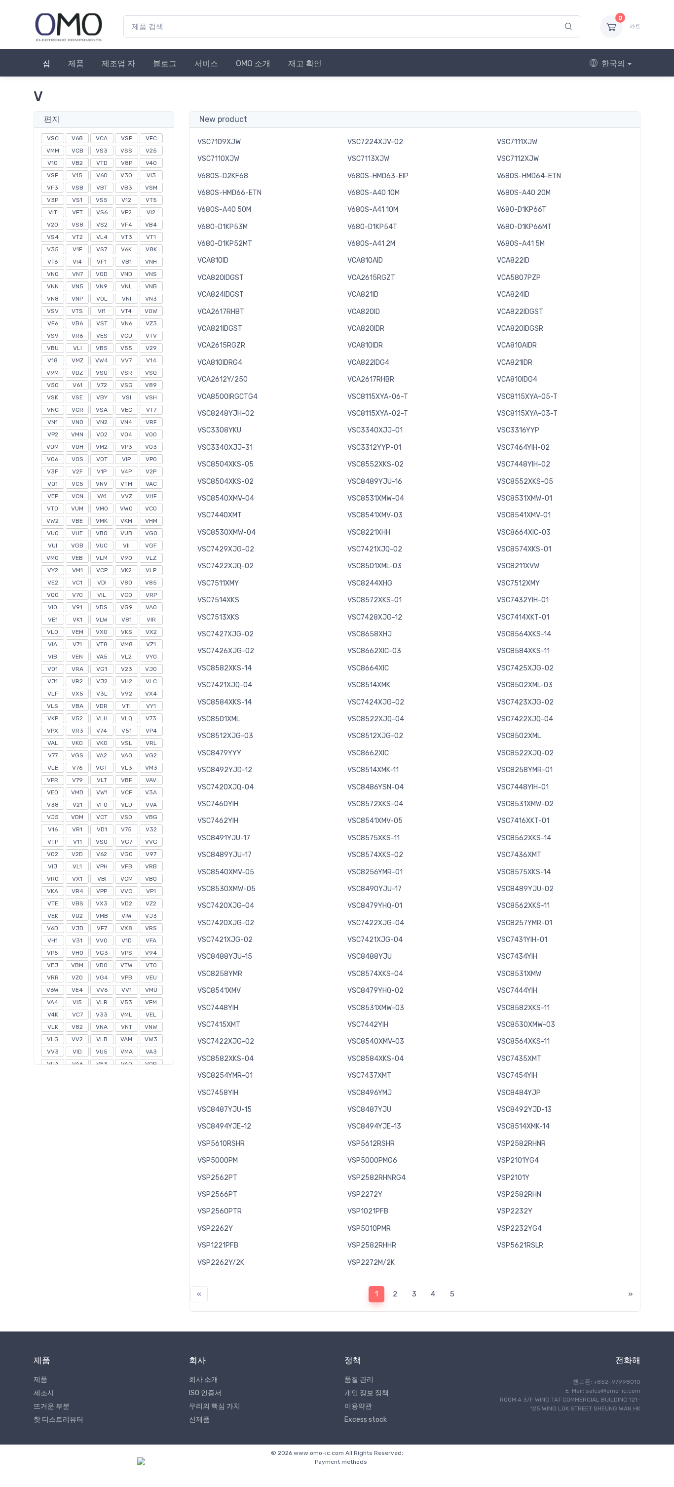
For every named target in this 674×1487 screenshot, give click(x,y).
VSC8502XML (519, 736)
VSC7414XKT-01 (523, 617)
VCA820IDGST (220, 278)
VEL (151, 1014)
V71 (77, 644)
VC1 (77, 582)
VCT (102, 817)
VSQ (151, 372)
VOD (102, 274)
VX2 (151, 631)
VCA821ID (362, 294)
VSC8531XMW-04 (375, 498)
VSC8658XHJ (369, 634)
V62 (101, 854)
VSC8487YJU (369, 1109)
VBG (151, 817)
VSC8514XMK (368, 685)
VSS (126, 150)
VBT (102, 187)
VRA (77, 668)
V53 (126, 1002)
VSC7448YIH (217, 1008)
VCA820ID (363, 312)
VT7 (151, 409)
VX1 (77, 878)
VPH (102, 866)
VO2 (102, 434)
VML (126, 1014)
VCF (126, 792)
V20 (52, 224)
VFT (77, 212)
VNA (102, 1026)
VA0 (126, 755)
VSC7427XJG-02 (225, 634)
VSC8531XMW (519, 974)
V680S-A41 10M (372, 209)
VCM (126, 878)
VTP (52, 841)
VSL (126, 743)
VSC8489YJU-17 (224, 855)
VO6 (52, 459)
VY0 (151, 656)
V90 (126, 557)
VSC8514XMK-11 (373, 770)
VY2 (52, 570)
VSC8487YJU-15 (224, 1109)
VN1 (52, 422)
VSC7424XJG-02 (375, 702)
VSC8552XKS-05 (525, 481)
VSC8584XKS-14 (224, 702)
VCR (77, 409)
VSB (77, 187)
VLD (126, 804)
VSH (151, 397)
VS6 (102, 212)
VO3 (151, 446)
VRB (151, 866)
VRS (151, 928)
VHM (151, 520)
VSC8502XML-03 (525, 685)
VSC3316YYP (518, 430)
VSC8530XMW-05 (226, 889)
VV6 (102, 989)
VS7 (101, 249)
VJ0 (151, 668)
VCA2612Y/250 (222, 379)
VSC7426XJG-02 (225, 651)
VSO (102, 841)
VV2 (77, 1039)
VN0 (77, 422)
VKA (52, 891)
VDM (77, 817)
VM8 (126, 644)
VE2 (52, 582)
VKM (126, 520)
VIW (126, 915)
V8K (151, 249)
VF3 (52, 187)
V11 (77, 841)
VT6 (52, 261)
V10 (52, 162)
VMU (151, 989)
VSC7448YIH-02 (523, 464)
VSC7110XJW (218, 159)
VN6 (126, 323)
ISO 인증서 (205, 1393)
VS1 (77, 199)
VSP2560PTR (219, 1211)
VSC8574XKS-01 (524, 549)
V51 (126, 730)
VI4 (77, 261)
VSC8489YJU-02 (525, 889)
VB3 (126, 187)
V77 (53, 755)
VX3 (102, 903)
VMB (102, 915)
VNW (151, 1026)
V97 (151, 854)
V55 (126, 348)
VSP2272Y (364, 1194)
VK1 (77, 619)
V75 (126, 829)
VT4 (126, 311)
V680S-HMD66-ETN (229, 193)
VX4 (151, 693)
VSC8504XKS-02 (225, 481)
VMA (126, 1051)
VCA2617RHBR (370, 379)
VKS (126, 631)
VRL (151, 743)
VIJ (52, 866)
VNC (53, 409)
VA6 (77, 1063)
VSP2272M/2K (371, 1262)
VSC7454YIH (517, 1075)
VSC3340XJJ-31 (225, 447)
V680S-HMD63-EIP (378, 176)
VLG (53, 1039)
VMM (52, 150)
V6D (52, 928)
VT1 (151, 237)
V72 (102, 385)
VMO (102, 508)
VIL (101, 594)
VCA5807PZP (519, 278)
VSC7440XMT (219, 515)
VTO (52, 508)
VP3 (126, 446)
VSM (151, 187)
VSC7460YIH (217, 804)
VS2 (102, 224)
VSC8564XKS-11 (523, 1041)
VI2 (151, 212)
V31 (77, 940)
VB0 (151, 878)
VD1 (102, 829)
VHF (151, 496)
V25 (151, 150)
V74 (101, 730)
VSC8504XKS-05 (225, 464)
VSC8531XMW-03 (375, 1008)
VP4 (151, 730)
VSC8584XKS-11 (523, 651)
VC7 (77, 1014)
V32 (151, 829)
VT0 (151, 965)
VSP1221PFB (217, 1245)
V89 (151, 385)
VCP (102, 570)
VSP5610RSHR (221, 1143)
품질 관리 (359, 1379)
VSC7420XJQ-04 (225, 787)
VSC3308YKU (219, 430)
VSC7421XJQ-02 (374, 549)
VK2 (126, 570)
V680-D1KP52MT (224, 243)
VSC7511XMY (218, 583)
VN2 (102, 422)
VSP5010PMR (369, 1228)
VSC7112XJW (518, 159)
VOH (77, 446)
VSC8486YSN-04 (375, 787)
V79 (77, 780)
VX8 (126, 928)
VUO (53, 533)
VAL (52, 743)
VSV (53, 311)
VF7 (102, 928)
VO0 (151, 434)
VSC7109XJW (219, 142)
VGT (102, 767)
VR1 (77, 829)
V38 (53, 804)
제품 (76, 63)
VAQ (126, 1063)
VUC (102, 545)
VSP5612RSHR (371, 1143)
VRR (53, 977)
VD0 (102, 965)
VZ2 (151, 903)
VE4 (77, 989)
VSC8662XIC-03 (374, 651)
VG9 (126, 607)
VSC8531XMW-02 (525, 804)
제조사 (44, 1393)
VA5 (102, 656)
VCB (77, 150)
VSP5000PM (217, 1160)
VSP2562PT (217, 1178)
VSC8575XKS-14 (524, 872)
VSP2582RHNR (521, 1143)
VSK (52, 397)
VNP (77, 298)
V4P (126, 471)
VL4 (102, 237)
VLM (102, 557)
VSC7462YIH (217, 821)
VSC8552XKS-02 (375, 464)
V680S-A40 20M (524, 193)
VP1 (151, 891)
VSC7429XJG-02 (225, 549)
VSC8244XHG (369, 583)
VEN (77, 656)
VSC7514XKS (218, 600)
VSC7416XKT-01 (523, 821)
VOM (52, 446)
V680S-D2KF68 (222, 176)
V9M (52, 372)
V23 (126, 668)
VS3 (102, 150)
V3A (151, 792)
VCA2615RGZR (221, 345)
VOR (151, 1063)
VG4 (102, 977)
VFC (151, 138)
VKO (77, 743)
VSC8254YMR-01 (225, 1075)
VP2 (52, 434)
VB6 (77, 323)
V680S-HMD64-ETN (529, 176)
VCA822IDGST (520, 312)
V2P (151, 471)
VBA (77, 706)
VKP (52, 718)
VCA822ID (513, 260)
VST (102, 323)
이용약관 (358, 1406)
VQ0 (53, 594)
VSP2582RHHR (371, 1245)
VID (77, 1051)
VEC (126, 409)
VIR (151, 619)
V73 (151, 718)
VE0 (52, 792)
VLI (77, 348)
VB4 (151, 224)
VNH (151, 261)
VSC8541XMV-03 (375, 515)
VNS (151, 274)
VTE (52, 903)
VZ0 (77, 977)
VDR (102, 706)
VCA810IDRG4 (219, 362)
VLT (102, 780)
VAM (126, 1039)
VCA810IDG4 (517, 379)
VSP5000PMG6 (372, 1160)
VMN (77, 434)
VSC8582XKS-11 (523, 1008)
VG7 (126, 841)
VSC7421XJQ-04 (224, 685)
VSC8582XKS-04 (225, 1059)
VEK (52, 915)
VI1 (102, 311)
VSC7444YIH (517, 990)
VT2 (77, 237)
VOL (102, 298)
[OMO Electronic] (69, 26)
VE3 (102, 1063)
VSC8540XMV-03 (375, 1041)
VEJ (52, 965)
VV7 (126, 360)
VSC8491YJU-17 (223, 838)
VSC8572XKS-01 (374, 600)
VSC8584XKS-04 (375, 1059)
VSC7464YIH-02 (523, 447)
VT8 (102, 644)
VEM (77, 631)
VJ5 (53, 817)
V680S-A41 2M (371, 243)
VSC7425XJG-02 (525, 668)
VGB (77, 545)
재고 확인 (305, 63)
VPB (126, 977)
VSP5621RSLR (520, 1245)
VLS (52, 706)
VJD (77, 928)
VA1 (102, 496)
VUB (126, 533)
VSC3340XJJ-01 (375, 430)
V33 (102, 1014)
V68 (77, 138)
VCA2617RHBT (220, 312)
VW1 (102, 792)
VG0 (126, 854)
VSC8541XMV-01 (524, 515)
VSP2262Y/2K (220, 1262)
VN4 (126, 422)
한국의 (613, 63)
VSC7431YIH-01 (522, 940)
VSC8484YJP (519, 1093)
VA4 (52, 1002)
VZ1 (151, 644)
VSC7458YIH (217, 1093)
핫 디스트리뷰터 (58, 1419)
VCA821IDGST (219, 328)
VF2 (126, 212)
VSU (102, 372)
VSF (52, 175)
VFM (151, 1002)
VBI (102, 878)
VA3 (151, 1051)
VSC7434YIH (517, 956)
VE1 (53, 619)
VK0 (102, 743)
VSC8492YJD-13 (524, 1109)
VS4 (53, 237)
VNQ (53, 274)
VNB (151, 286)
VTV (151, 335)
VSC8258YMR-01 (525, 770)
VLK (52, 1026)
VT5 (151, 199)
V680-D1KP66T (521, 209)
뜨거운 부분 (52, 1406)
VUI (52, 545)
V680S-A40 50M (224, 209)
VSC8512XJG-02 (375, 736)
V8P (126, 162)
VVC (126, 891)
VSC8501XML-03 (374, 566)
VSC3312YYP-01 (374, 447)
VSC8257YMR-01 (524, 923)
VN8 (53, 298)
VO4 (126, 434)
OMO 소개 (253, 63)
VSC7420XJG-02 (225, 923)
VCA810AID (365, 260)
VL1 (77, 866)
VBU (53, 348)
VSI (126, 397)
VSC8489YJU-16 (374, 481)
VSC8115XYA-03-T (527, 413)
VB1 (126, 261)
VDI (102, 582)
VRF (151, 422)
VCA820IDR (365, 328)
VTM (126, 483)
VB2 (77, 162)
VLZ (151, 557)
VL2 (126, 656)
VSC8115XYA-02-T (377, 413)
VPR (52, 780)
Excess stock (365, 1419)
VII (126, 545)
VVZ (126, 496)
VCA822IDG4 (368, 362)
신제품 (199, 1419)
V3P (52, 199)
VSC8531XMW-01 (524, 498)
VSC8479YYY (219, 753)
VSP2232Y (514, 1211)
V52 (77, 718)
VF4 (126, 224)
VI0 (52, 607)
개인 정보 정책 (366, 1393)
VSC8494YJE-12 (224, 1126)
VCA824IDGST (220, 294)
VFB (126, 866)
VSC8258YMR (219, 974)
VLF (52, 693)
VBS (77, 903)
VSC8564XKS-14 (524, 634)
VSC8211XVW (518, 566)
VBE (77, 520)
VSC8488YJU (369, 956)
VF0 (102, 804)
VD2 (126, 903)
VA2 (101, 755)
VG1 (101, 668)
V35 (53, 249)
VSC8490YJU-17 (374, 889)
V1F (77, 249)
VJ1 (52, 681)
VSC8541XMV (219, 990)
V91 (77, 607)
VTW (126, 965)
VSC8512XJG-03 (225, 736)
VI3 (151, 175)
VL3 (126, 767)
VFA (151, 940)
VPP (101, 891)
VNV (102, 483)
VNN (53, 286)
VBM (77, 965)
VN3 (151, 298)
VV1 (126, 989)
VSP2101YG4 (518, 1160)
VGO (151, 533)
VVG (151, 841)
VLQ (126, 718)
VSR (126, 372)
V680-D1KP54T (372, 227)
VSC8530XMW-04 (226, 532)
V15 (77, 175)
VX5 (77, 693)
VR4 (77, 891)
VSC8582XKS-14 (224, 668)
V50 (53, 385)
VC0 (126, 594)
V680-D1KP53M (222, 227)
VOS (77, 459)
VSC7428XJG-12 (374, 617)
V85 (151, 582)
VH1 (52, 940)
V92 (126, 693)
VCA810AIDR (517, 345)
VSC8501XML (218, 719)
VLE (52, 767)
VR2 (77, 681)
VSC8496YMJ (369, 1093)
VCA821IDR (514, 362)
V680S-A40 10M (373, 193)
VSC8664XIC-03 (524, 532)
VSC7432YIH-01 (523, 600)
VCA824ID (513, 294)
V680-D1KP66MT (524, 227)
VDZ (77, 372)
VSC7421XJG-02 (225, 940)
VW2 (52, 520)
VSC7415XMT (218, 1024)
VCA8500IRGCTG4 (227, 396)
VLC (151, 681)
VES (102, 335)
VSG (126, 385)
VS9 (53, 335)
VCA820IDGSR (520, 328)
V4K (52, 1014)
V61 (77, 385)
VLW (102, 619)
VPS (126, 952)
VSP (126, 138)
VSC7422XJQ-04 (525, 719)
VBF (126, 780)
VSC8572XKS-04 (375, 804)
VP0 (151, 459)
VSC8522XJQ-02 (525, 753)
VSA (102, 409)
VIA (52, 644)
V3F (52, 471)
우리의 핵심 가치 (214, 1406)
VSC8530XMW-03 (526, 1024)
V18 (52, 360)
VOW (151, 311)
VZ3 (151, 323)
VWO (126, 508)
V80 (126, 582)
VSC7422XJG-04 (375, 923)
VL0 (52, 631)
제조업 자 (118, 63)
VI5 (77, 1002)
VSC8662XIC (368, 753)
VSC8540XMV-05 (225, 872)
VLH (102, 718)
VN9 (102, 286)
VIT (52, 212)
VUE (77, 533)
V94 (151, 952)
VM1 (77, 570)
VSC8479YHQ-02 (375, 990)
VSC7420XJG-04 (225, 905)
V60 (102, 175)
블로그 (165, 63)
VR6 (77, 335)
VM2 (102, 446)
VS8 (77, 224)
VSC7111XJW (517, 142)
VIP (126, 459)
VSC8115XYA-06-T (377, 396)
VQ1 (52, 483)
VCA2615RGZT (371, 278)
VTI (126, 706)
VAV (151, 780)
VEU (151, 977)
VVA (151, 804)
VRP (151, 594)
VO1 (52, 668)
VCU (126, 335)
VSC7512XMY (518, 583)
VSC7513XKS (218, 617)
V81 (126, 619)
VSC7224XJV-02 (375, 142)
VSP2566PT (217, 1194)
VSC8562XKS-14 (524, 838)
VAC (151, 483)
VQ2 (52, 854)
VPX (52, 730)
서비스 (206, 63)
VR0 (53, 878)
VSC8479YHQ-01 (374, 905)
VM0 (52, 557)
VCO (151, 508)
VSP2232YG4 (519, 1228)
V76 (77, 767)
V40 (151, 162)
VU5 (102, 1051)
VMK (102, 520)
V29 (151, 348)
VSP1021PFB (367, 1211)
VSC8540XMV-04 (225, 498)
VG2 (151, 755)
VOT (102, 459)
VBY (102, 397)
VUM (77, 508)
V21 (77, 804)
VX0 (102, 631)
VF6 (52, 323)
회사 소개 (203, 1379)
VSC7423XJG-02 (525, 702)
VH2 (126, 681)
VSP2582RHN (519, 1194)
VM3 (151, 767)
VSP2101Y (513, 1178)
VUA (53, 1063)
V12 (126, 199)
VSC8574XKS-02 (375, 855)
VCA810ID (212, 260)
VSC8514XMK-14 (523, 1126)
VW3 (151, 1039)
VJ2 (102, 681)
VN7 (77, 274)
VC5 (77, 483)
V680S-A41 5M (521, 243)
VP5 (52, 952)
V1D (126, 940)
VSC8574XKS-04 (375, 974)
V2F (77, 471)
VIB (52, 656)
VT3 (126, 237)
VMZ (77, 360)
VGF (151, 545)
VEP (52, 496)
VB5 (102, 348)
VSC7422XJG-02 (225, 1041)
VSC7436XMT (519, 855)
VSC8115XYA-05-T (527, 396)
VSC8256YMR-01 (375, 872)
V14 (151, 360)
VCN (77, 496)
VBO (102, 533)
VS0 (126, 817)
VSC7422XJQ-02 (225, 566)
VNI (126, 298)
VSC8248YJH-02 (225, 413)
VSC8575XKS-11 (373, 838)
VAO (151, 607)
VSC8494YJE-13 (374, 1126)
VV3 (53, 1051)
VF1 (102, 261)
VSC (53, 138)
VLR (102, 1002)
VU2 (77, 915)
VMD (77, 792)
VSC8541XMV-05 (375, 821)
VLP (151, 570)
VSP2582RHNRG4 (376, 1178)
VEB (77, 557)
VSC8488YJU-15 (224, 956)
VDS (102, 607)
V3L (102, 693)
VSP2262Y (215, 1228)
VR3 (77, 730)
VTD (102, 162)
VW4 (101, 360)
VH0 (77, 952)
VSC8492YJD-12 (224, 770)
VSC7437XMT (369, 1075)
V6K (126, 249)
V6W (52, 989)
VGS (77, 755)
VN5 (77, 286)
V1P (102, 471)
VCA (102, 138)
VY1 (151, 706)
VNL (126, 286)
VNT (126, 1026)
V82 (77, 1026)
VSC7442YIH (367, 1024)
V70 (77, 594)
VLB (102, 1039)
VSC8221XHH (368, 532)
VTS (77, 311)
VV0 (102, 940)
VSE (77, 397)
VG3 (102, 952)
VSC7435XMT (519, 1059)
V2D (77, 854)
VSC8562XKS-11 (523, 905)
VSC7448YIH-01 (523, 787)
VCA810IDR (365, 345)
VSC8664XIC (368, 668)
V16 (53, 829)
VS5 (102, 199)
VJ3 (151, 915)
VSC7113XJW (368, 159)
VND (126, 274)
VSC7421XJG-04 (375, 940)
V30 (126, 175)
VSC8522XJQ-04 (375, 719)
